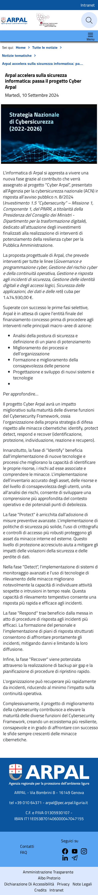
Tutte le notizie (45, 47)
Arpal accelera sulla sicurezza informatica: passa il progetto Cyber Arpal (43, 64)
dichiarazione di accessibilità (29, 884)
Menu (90, 39)
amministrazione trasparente (48, 872)
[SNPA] (44, 20)
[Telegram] (65, 857)
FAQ (23, 852)
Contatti (27, 846)
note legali (82, 884)
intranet (57, 890)
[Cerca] (89, 20)
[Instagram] (84, 851)
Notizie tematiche (17, 56)
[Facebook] (65, 851)
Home (21, 47)
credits (40, 890)
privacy (63, 884)
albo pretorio (49, 878)
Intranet (88, 5)
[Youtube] (75, 851)
